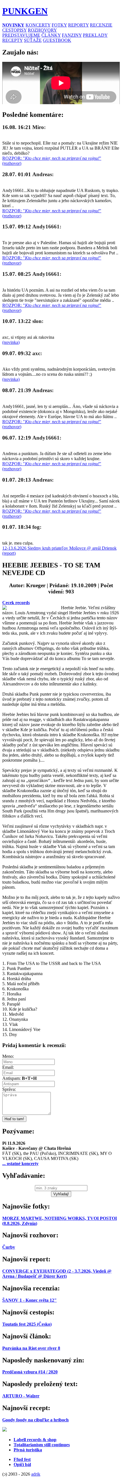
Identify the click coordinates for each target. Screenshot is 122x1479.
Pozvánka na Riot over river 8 (31, 1348)
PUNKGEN (25, 11)
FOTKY (59, 25)
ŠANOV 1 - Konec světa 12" (29, 1300)
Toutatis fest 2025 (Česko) (27, 1324)
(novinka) (11, 342)
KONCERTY (38, 25)
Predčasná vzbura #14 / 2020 (30, 1371)
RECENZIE (101, 25)
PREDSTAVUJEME (21, 35)
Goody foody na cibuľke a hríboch (35, 1419)
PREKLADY (95, 35)
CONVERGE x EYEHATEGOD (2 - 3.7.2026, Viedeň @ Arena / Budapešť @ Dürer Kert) (57, 1274)
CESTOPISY (14, 30)
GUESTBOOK (57, 40)
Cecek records (16, 602)
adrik (35, 1474)
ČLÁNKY (51, 35)
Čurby (8, 1247)
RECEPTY (12, 40)
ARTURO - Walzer (20, 1395)
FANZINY (72, 35)
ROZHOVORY (42, 30)
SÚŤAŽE (33, 40)
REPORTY (78, 25)
